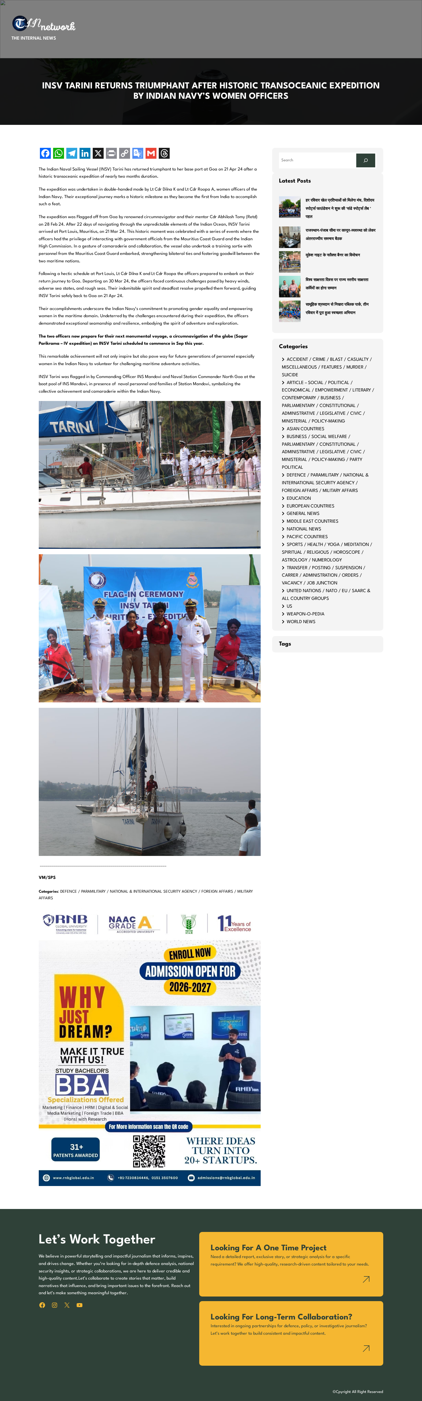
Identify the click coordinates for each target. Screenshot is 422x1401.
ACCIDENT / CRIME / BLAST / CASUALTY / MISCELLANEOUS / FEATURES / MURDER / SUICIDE (327, 367)
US (289, 606)
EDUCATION (299, 498)
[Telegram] (71, 154)
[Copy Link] (124, 154)
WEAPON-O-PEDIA (305, 614)
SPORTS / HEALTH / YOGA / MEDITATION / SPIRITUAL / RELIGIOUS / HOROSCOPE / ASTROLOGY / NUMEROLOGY (327, 552)
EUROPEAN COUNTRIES (310, 506)
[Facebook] (45, 154)
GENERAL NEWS (303, 513)
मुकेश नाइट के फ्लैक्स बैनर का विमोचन (333, 255)
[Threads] (164, 154)
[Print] (111, 154)
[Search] (365, 160)
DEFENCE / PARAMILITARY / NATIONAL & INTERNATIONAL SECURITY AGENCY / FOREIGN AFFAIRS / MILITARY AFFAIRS (325, 483)
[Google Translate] (137, 154)
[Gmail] (151, 154)
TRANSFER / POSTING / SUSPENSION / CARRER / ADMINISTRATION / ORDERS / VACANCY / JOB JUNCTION (323, 576)
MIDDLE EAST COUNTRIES (312, 521)
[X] (98, 154)
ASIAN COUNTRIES (305, 429)
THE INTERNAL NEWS (33, 38)
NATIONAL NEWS (304, 529)
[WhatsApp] (58, 154)
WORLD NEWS (301, 622)
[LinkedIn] (85, 154)
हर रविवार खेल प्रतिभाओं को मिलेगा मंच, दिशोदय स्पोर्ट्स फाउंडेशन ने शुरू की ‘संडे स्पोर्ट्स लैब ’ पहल (340, 209)
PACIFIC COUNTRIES (307, 537)
